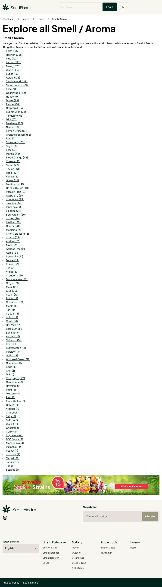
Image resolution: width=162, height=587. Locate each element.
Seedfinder (8, 18)
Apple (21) (12, 252)
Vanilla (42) (12, 176)
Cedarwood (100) (16, 92)
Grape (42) (12, 180)
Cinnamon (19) (14, 302)
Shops (46, 562)
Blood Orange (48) (17, 157)
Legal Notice (30, 582)
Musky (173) (13, 66)
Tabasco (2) (13, 462)
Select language (11, 541)
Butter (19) (12, 298)
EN (122, 7)
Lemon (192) (13, 62)
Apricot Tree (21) (16, 248)
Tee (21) (10, 267)
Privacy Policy (11, 582)
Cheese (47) (13, 161)
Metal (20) (12, 287)
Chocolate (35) (15, 199)
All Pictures (78, 568)
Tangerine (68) (14, 115)
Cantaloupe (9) (15, 382)
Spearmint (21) (14, 256)
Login (109, 7)
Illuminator (106, 552)
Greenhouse (78, 557)
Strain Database (51, 552)
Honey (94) (12, 96)
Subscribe (150, 516)
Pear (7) (10, 397)
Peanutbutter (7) (15, 401)
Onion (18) (12, 317)
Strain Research (51, 557)
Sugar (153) (12, 73)
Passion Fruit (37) (16, 191)
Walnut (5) (12, 424)
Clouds (40, 18)
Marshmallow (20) (17, 279)
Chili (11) (11, 370)
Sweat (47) (12, 165)
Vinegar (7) (12, 408)
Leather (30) (13, 222)
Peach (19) (12, 294)
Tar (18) (10, 309)
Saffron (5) (12, 420)
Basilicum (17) (14, 328)
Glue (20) (11, 290)
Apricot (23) (13, 241)
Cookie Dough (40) (17, 188)
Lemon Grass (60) (16, 130)
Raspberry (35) (15, 195)
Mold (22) (12, 245)
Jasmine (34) (14, 203)
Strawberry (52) (15, 142)
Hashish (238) (14, 54)
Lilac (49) (11, 149)
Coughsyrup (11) (15, 378)
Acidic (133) (13, 77)
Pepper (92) (13, 104)
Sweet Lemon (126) (17, 85)
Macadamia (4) (15, 443)
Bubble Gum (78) (16, 111)
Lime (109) (12, 89)
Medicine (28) (14, 229)
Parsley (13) (13, 351)
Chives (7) (12, 405)
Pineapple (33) (14, 207)
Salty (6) (11, 416)
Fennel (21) (12, 260)
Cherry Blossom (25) (18, 233)
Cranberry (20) (15, 275)
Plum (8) (11, 389)
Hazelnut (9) (13, 385)
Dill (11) (10, 374)
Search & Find (50, 547)
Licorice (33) (13, 210)
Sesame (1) (12, 469)
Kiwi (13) (11, 344)
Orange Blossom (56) (18, 134)
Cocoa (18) (12, 313)
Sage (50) (12, 146)
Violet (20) (12, 271)
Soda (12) (11, 366)
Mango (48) (13, 153)
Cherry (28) (13, 226)
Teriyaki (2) (12, 458)
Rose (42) (12, 172)
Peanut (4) (12, 450)
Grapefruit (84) (15, 108)
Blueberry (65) (14, 123)
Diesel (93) (12, 100)
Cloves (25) (13, 237)
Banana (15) (13, 332)
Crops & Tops (79, 562)
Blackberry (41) (15, 184)
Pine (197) (12, 58)
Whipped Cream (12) (18, 359)
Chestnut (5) (13, 427)
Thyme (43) (13, 169)
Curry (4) (11, 431)
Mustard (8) (13, 393)
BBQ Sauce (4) (14, 439)
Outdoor (76, 552)
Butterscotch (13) (16, 347)
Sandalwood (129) (17, 81)
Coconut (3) (13, 454)
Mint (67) (11, 119)
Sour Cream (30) (16, 214)
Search (25, 18)
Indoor (75, 547)
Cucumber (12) (14, 363)
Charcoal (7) (13, 412)
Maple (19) (12, 306)
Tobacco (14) (14, 340)
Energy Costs (108, 547)
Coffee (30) (13, 218)
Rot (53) (11, 138)
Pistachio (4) (13, 446)
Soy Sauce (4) (14, 435)
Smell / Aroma (59, 18)
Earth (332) (12, 50)
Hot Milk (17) (13, 325)
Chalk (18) (12, 321)
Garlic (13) (12, 355)
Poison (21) (12, 264)
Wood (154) (13, 70)
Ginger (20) (13, 283)
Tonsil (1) (11, 465)
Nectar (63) (13, 127)
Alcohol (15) (13, 336)
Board (133, 547)
